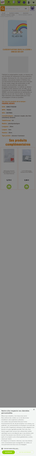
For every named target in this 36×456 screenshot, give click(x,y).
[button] (18, 448)
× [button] (34, 409)
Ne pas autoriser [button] (25, 452)
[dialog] (18, 432)
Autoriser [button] (8, 452)
